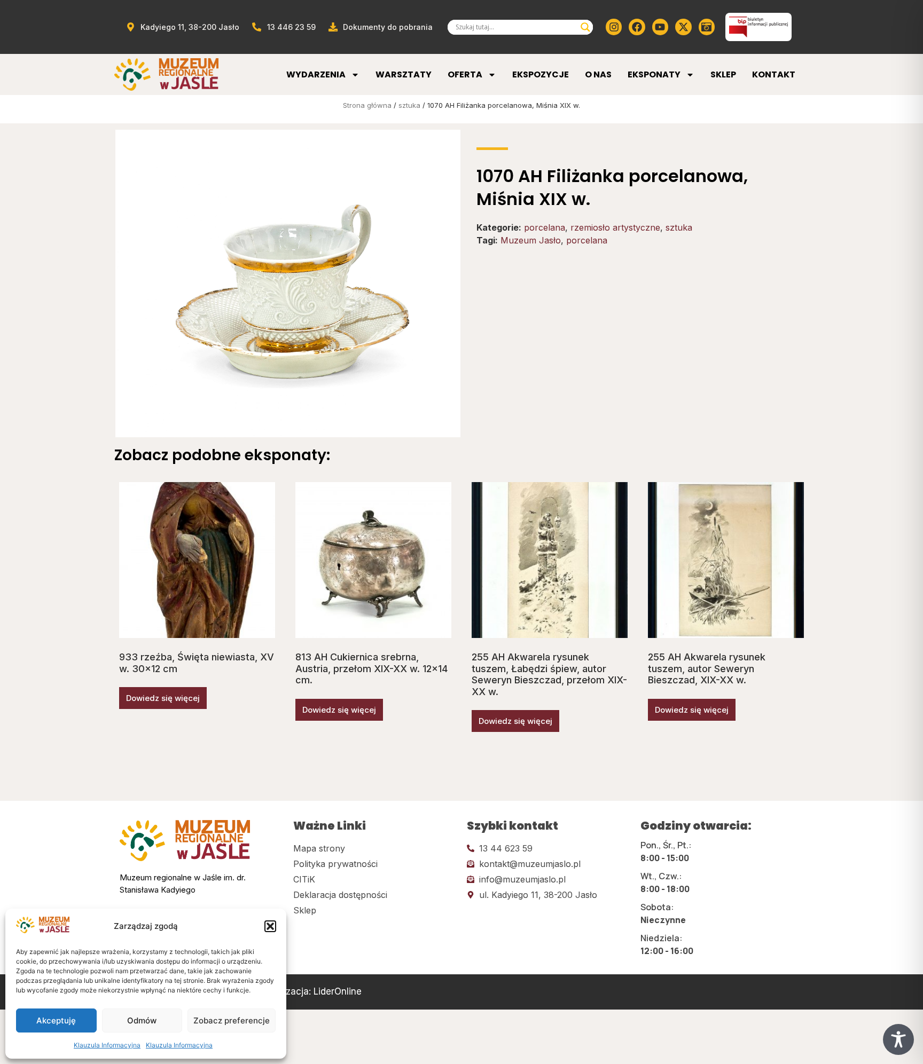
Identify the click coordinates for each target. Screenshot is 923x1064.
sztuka (409, 105)
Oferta (465, 74)
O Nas (598, 74)
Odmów (142, 1020)
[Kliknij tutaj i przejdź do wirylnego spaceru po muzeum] (707, 27)
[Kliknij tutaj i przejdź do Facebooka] (637, 27)
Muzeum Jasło (530, 240)
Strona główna (367, 105)
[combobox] (515, 27)
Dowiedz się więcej (163, 698)
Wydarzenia (316, 74)
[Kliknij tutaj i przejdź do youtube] (660, 27)
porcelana (544, 227)
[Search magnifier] (585, 27)
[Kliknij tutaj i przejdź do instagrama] (614, 27)
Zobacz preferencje (231, 1020)
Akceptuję (56, 1020)
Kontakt (773, 74)
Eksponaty (654, 74)
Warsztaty (404, 74)
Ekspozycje (540, 74)
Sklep (723, 74)
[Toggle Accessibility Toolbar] (898, 1039)
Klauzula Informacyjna (107, 1045)
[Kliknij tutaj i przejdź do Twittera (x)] (683, 27)
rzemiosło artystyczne (615, 227)
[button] (270, 926)
